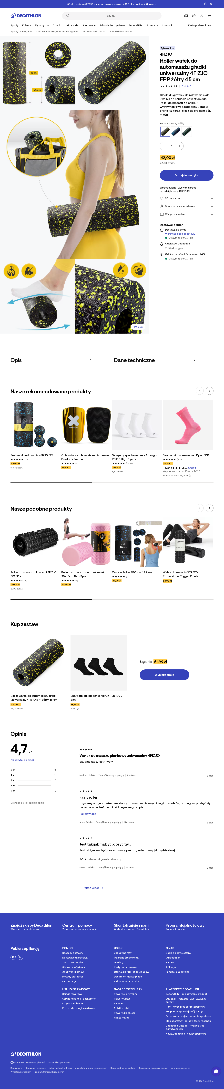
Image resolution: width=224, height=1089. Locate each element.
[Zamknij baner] (211, 4)
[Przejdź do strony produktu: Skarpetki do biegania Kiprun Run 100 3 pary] (99, 663)
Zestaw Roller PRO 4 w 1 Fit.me (132, 572)
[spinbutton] (172, 146)
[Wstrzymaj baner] (205, 4)
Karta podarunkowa (200, 25)
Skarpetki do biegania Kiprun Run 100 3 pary (96, 697)
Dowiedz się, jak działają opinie (27, 803)
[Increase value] (179, 146)
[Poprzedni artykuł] (200, 391)
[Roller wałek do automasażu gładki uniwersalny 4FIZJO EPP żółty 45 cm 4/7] (37, 296)
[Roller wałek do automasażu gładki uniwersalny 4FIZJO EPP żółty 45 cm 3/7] (74, 184)
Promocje (152, 25)
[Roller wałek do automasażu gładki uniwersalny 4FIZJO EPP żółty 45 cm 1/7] (112, 73)
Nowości (167, 25)
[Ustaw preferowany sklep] (186, 16)
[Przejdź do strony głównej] (25, 15)
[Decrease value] (164, 146)
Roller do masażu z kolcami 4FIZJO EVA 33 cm (33, 574)
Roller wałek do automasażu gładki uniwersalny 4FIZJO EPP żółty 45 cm (34, 697)
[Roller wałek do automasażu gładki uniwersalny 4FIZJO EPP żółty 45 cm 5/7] (112, 296)
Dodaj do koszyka (187, 175)
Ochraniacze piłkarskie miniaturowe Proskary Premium (85, 457)
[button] (189, 475)
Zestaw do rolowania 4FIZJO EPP (31, 455)
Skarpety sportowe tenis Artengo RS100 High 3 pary (134, 457)
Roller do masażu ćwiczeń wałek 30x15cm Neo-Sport (83, 574)
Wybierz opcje (164, 674)
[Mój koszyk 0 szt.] (210, 16)
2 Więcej (138, 327)
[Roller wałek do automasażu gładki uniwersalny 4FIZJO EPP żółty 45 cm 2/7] (37, 73)
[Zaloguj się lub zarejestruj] (202, 16)
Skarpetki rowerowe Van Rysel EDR (186, 455)
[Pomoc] (194, 16)
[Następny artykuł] (210, 391)
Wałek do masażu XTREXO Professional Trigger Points (180, 574)
